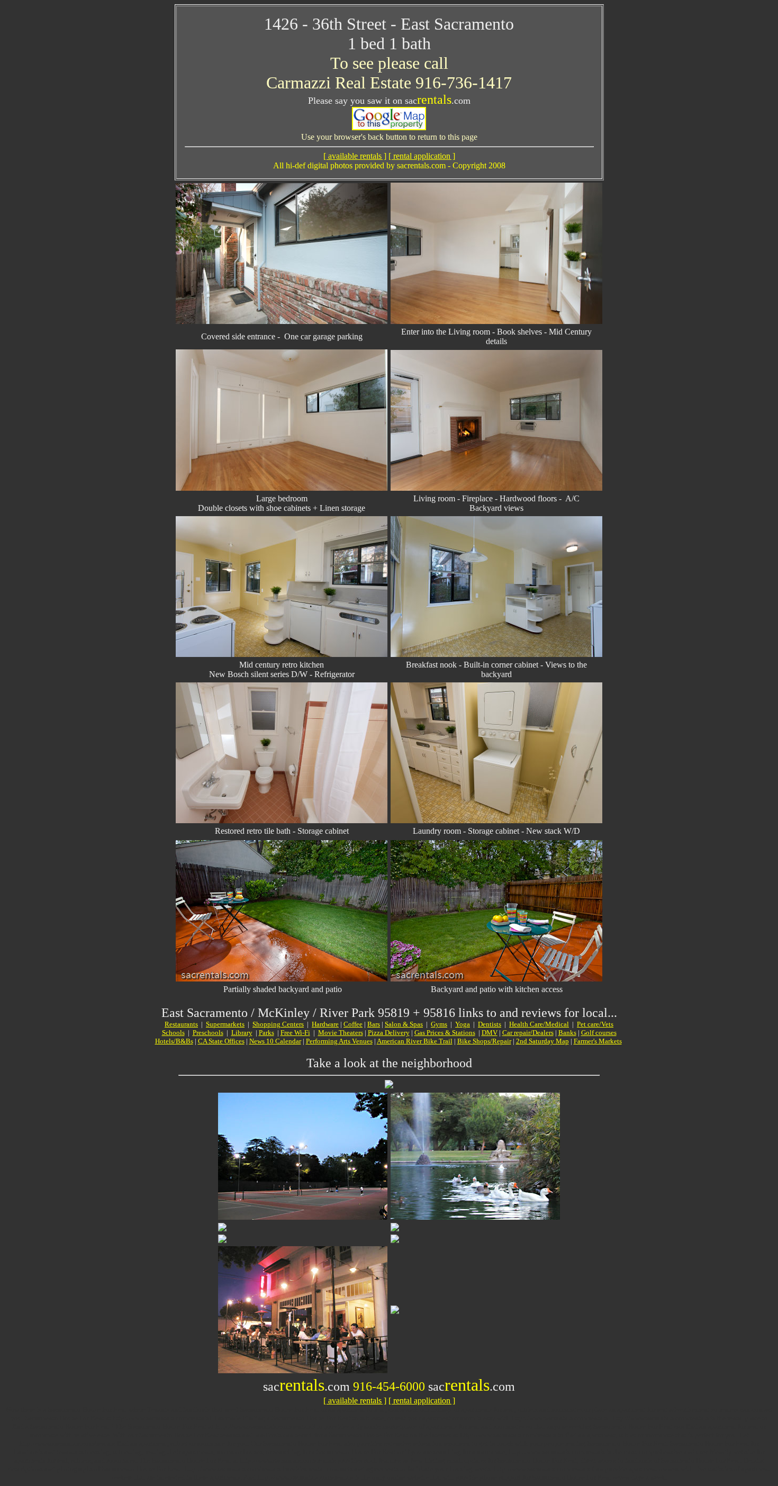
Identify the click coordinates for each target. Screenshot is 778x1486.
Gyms (439, 1024)
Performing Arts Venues (339, 1041)
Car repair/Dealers (528, 1033)
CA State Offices (221, 1041)
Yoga (462, 1024)
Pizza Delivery (389, 1033)
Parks (266, 1033)
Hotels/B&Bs (174, 1041)
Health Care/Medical (539, 1024)
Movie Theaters (340, 1033)
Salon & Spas (404, 1024)
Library (241, 1033)
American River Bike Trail (415, 1041)
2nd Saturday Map (542, 1041)
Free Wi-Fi (295, 1033)
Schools (173, 1033)
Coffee (353, 1024)
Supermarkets (225, 1024)
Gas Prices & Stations (444, 1033)
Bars (373, 1024)
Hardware (325, 1024)
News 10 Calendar (275, 1041)
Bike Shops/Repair (484, 1041)
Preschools (208, 1033)
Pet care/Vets (595, 1024)
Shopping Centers (278, 1024)
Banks (567, 1033)
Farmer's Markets (598, 1041)
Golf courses (599, 1033)
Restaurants (181, 1024)
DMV (489, 1033)
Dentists (489, 1024)
